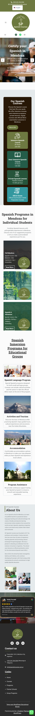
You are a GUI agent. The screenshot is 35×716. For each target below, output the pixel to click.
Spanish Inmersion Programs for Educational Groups (17, 348)
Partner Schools (12, 689)
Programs (10, 685)
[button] (2, 60)
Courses (9, 681)
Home (8, 677)
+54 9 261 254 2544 (18, 2)
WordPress (17, 713)
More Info (12, 127)
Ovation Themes (23, 711)
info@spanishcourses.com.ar (18, 4)
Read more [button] (4, 614)
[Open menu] (5, 22)
